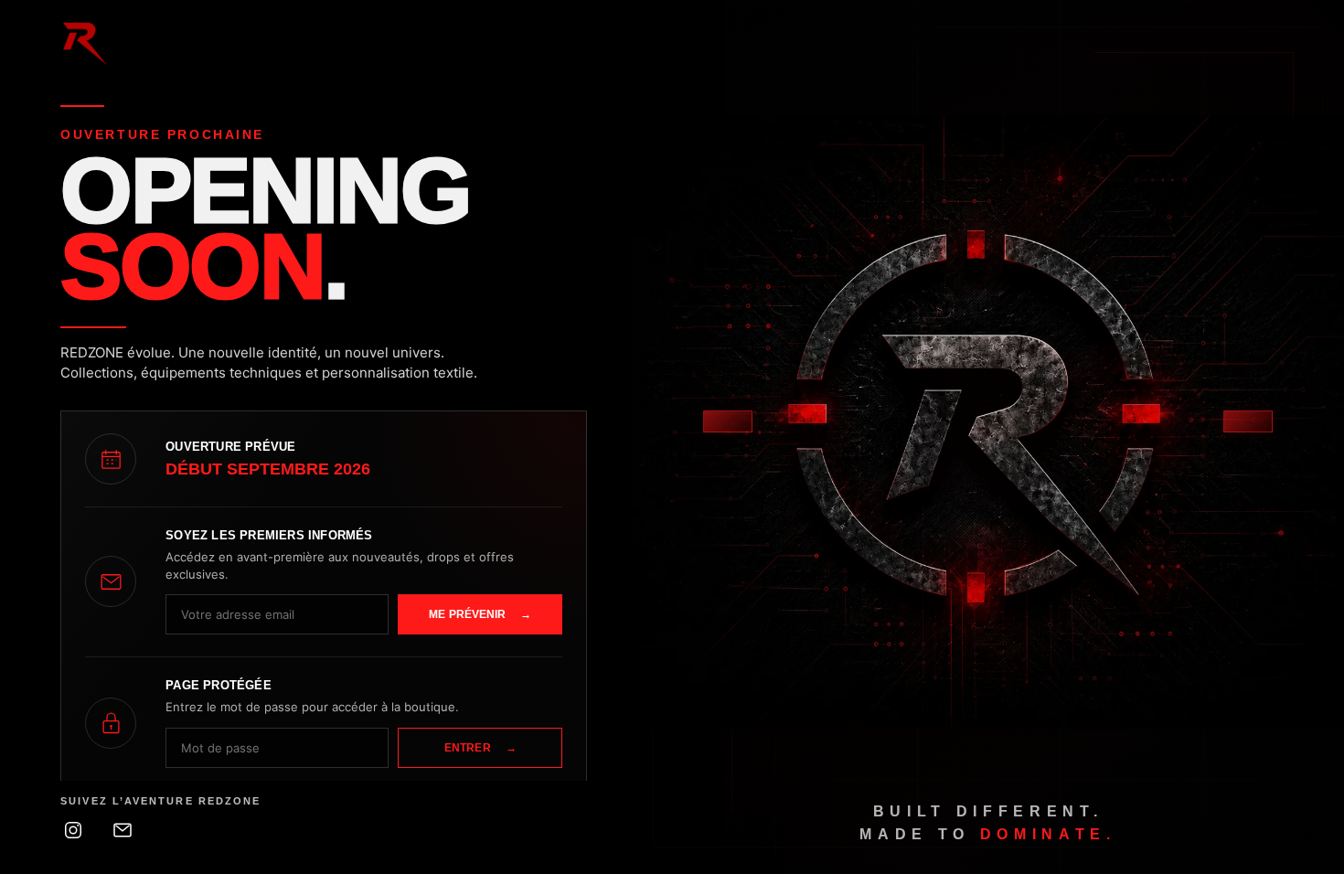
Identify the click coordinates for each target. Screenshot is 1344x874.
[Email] (122, 830)
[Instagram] (73, 830)
